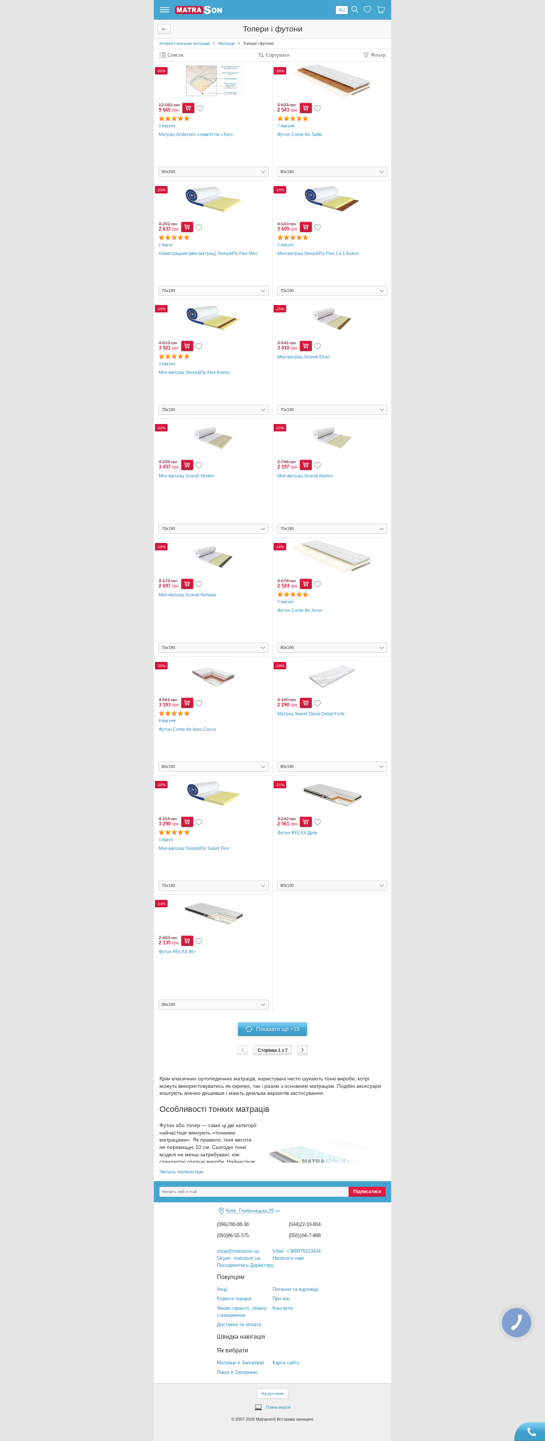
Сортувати (277, 55)
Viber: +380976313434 (296, 1251)
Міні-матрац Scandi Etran (303, 357)
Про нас (281, 1298)
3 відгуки (167, 363)
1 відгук (166, 244)
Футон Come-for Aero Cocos (187, 729)
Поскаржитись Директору (245, 1265)
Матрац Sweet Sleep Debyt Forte (311, 713)
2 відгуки (167, 125)
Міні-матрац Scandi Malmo (305, 475)
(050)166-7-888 (305, 1235)
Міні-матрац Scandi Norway (187, 594)
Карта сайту (286, 1362)
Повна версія (278, 1407)
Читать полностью (181, 1172)
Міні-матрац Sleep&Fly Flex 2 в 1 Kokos (318, 253)
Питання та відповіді (295, 1289)
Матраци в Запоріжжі (240, 1362)
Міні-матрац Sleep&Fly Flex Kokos (194, 372)
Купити (188, 108)
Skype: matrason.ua (238, 1258)
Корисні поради (234, 1298)
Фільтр (378, 55)
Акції (222, 1289)
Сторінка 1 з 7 (273, 1050)
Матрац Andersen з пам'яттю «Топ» (196, 134)
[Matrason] (198, 12)
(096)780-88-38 (233, 1224)
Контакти (282, 1308)
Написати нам (288, 1258)
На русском (272, 1393)
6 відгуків (167, 720)
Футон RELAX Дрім (297, 832)
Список (176, 55)
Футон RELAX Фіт (177, 951)
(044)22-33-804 (305, 1224)
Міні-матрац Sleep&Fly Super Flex (194, 848)
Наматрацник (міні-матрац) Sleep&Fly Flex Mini (208, 253)
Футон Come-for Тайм (299, 134)
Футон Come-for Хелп (299, 610)
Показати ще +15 (278, 1029)
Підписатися (367, 1191)
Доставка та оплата (239, 1324)
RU (342, 10)
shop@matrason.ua (238, 1251)
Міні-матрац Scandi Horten (186, 475)
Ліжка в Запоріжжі (237, 1372)
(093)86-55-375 (233, 1235)
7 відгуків (285, 125)
